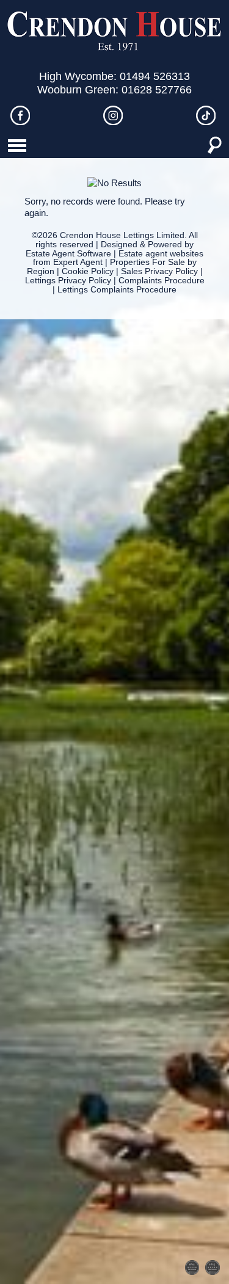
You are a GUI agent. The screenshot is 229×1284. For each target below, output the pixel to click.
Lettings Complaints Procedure (116, 289)
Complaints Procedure (161, 280)
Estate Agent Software (68, 253)
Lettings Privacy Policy (68, 280)
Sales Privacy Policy (159, 271)
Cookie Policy (88, 271)
